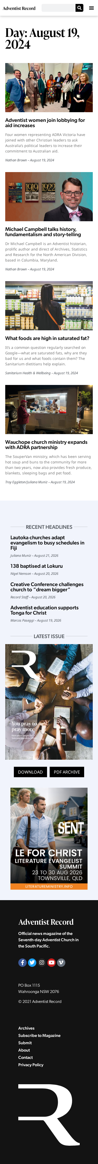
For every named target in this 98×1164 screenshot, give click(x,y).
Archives (26, 1028)
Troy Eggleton (15, 482)
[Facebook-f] (22, 962)
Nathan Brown (16, 160)
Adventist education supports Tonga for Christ (44, 610)
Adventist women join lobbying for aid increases (45, 122)
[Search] (79, 8)
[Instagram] (42, 962)
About (24, 1050)
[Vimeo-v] (61, 962)
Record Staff (19, 597)
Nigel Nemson (20, 573)
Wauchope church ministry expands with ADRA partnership (46, 444)
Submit (25, 1042)
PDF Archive (67, 772)
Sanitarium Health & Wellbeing (28, 373)
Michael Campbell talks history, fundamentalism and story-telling (43, 231)
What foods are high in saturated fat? (47, 338)
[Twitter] (32, 962)
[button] (91, 8)
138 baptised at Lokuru (36, 566)
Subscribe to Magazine (39, 1035)
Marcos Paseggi (22, 620)
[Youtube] (51, 962)
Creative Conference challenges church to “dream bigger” (47, 587)
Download (30, 772)
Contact (25, 1057)
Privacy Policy (30, 1064)
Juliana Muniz (37, 482)
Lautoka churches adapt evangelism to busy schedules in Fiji (47, 542)
